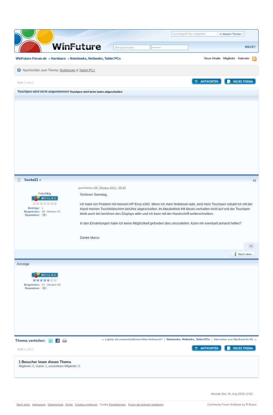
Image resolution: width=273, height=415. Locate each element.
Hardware (58, 58)
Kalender (244, 58)
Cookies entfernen (86, 404)
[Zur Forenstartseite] (65, 44)
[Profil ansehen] (40, 180)
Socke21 (31, 180)
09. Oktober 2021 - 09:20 (110, 187)
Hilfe (249, 46)
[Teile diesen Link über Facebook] (57, 340)
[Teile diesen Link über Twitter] (51, 340)
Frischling (44, 193)
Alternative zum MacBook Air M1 (233, 339)
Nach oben (245, 254)
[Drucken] (64, 340)
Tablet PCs (87, 70)
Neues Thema (242, 81)
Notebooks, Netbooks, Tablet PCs (95, 58)
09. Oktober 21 (51, 211)
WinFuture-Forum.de (31, 58)
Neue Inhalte (212, 58)
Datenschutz (55, 404)
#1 (254, 180)
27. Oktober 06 (51, 284)
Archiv (69, 404)
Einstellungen (117, 404)
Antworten (209, 81)
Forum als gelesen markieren (145, 404)
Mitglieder (229, 58)
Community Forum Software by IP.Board (231, 404)
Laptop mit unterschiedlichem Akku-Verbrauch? (134, 339)
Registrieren (228, 47)
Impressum (39, 404)
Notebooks (67, 70)
